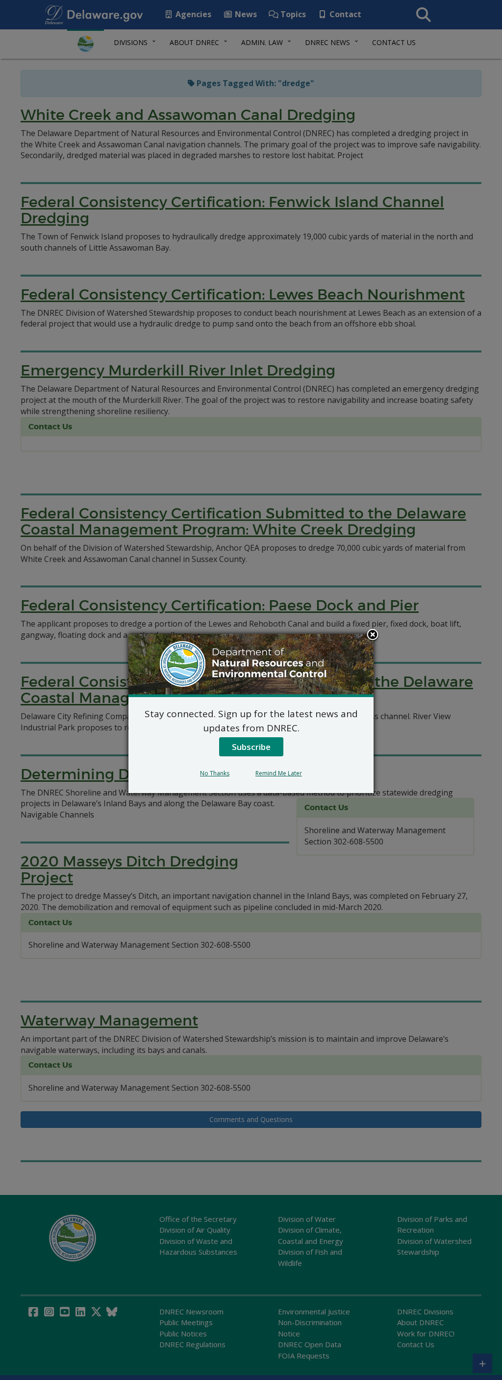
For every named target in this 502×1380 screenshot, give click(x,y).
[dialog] (251, 713)
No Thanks (214, 773)
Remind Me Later (278, 773)
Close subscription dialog (372, 635)
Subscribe (251, 746)
